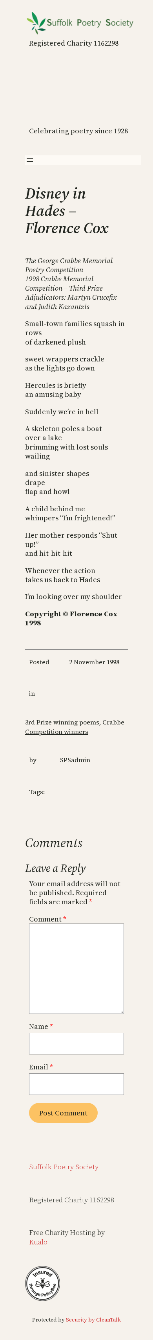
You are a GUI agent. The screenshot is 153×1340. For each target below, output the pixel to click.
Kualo (38, 1242)
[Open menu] (30, 160)
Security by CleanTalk (93, 1319)
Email (41, 1066)
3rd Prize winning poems (62, 722)
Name (41, 1026)
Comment (47, 919)
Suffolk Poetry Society (63, 1167)
